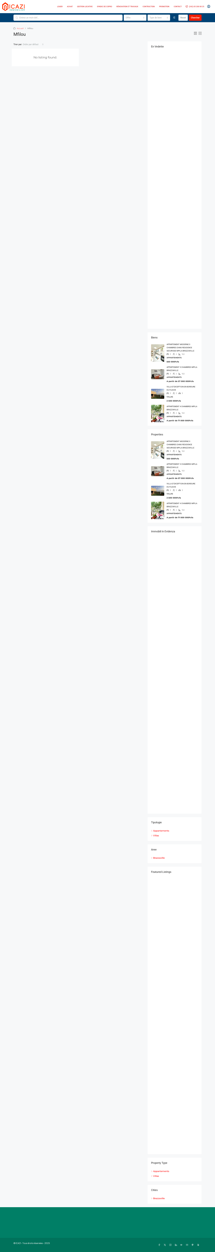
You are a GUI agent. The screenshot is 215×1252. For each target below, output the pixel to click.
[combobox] (135, 18)
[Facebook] (159, 1245)
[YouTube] (187, 1245)
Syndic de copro (104, 7)
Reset (183, 17)
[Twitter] (165, 1245)
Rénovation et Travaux (127, 7)
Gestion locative (85, 7)
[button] (195, 33)
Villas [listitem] (156, 835)
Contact (178, 7)
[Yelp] (198, 1245)
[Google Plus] (182, 1245)
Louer (60, 7)
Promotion (164, 7)
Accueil (20, 28)
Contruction (149, 7)
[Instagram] (171, 1245)
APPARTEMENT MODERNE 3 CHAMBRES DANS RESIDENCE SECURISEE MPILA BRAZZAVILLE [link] (180, 347)
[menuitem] (195, 6)
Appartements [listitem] (161, 830)
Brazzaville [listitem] (159, 857)
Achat (70, 7)
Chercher (195, 17)
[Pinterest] (193, 1245)
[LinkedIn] (176, 1245)
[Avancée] (174, 18)
